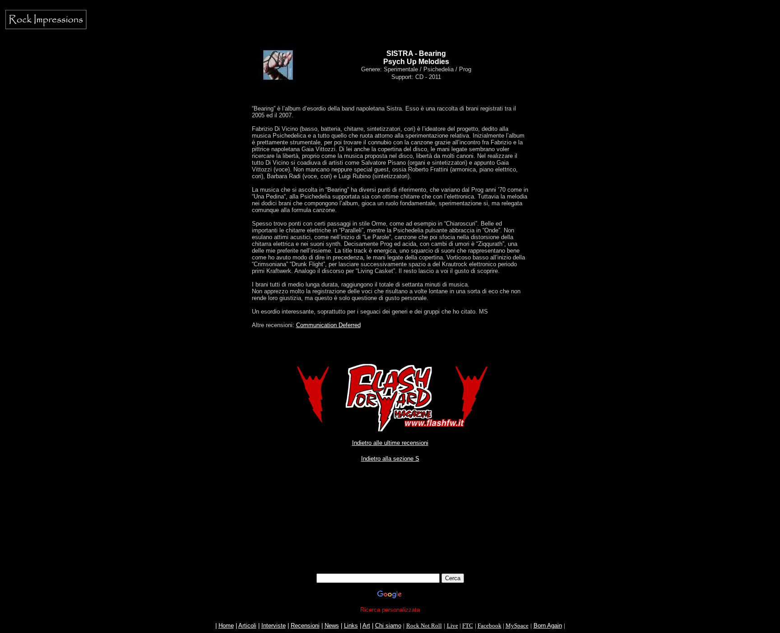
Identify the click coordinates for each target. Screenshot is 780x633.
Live (452, 625)
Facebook (489, 625)
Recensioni (305, 625)
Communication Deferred (328, 325)
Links (351, 625)
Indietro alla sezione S (390, 458)
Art (366, 625)
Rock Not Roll (424, 625)
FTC (467, 625)
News (332, 625)
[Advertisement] (390, 505)
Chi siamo (388, 625)
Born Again (548, 625)
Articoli (247, 625)
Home (226, 625)
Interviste (273, 625)
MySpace (517, 625)
